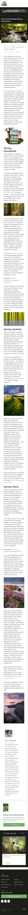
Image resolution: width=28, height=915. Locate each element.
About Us (16, 879)
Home (5, 45)
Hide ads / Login (5, 879)
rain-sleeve (17, 378)
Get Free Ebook (14, 824)
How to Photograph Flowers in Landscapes (11, 280)
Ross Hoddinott (9, 52)
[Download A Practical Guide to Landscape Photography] (14, 136)
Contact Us (4, 882)
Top (24, 909)
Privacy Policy (4, 887)
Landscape (7, 47)
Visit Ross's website (9, 742)
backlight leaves (9, 192)
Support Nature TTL (19, 884)
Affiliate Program (18, 882)
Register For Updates (14, 896)
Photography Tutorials (15, 45)
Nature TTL (7, 862)
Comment (18, 52)
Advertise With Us (5, 884)
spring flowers (14, 253)
